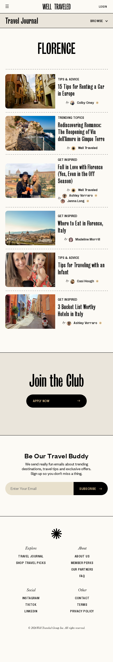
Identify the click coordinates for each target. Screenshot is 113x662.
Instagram (31, 598)
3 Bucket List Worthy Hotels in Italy (76, 310)
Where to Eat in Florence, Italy (80, 226)
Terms (82, 604)
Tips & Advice (68, 79)
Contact (82, 598)
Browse (97, 21)
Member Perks (82, 562)
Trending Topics (71, 117)
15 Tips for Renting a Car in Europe (81, 90)
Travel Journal (21, 20)
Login (103, 6)
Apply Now (41, 401)
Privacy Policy (82, 611)
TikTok (31, 604)
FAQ (82, 575)
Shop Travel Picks (31, 562)
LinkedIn (30, 611)
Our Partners (82, 569)
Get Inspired (67, 159)
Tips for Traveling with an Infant (81, 268)
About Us (82, 556)
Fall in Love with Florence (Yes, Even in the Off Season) (80, 174)
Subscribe (88, 488)
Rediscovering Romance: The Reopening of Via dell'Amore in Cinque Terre (81, 132)
